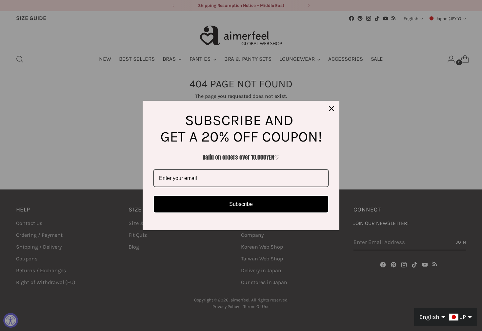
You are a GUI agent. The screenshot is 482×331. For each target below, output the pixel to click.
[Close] (331, 109)
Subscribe (241, 204)
